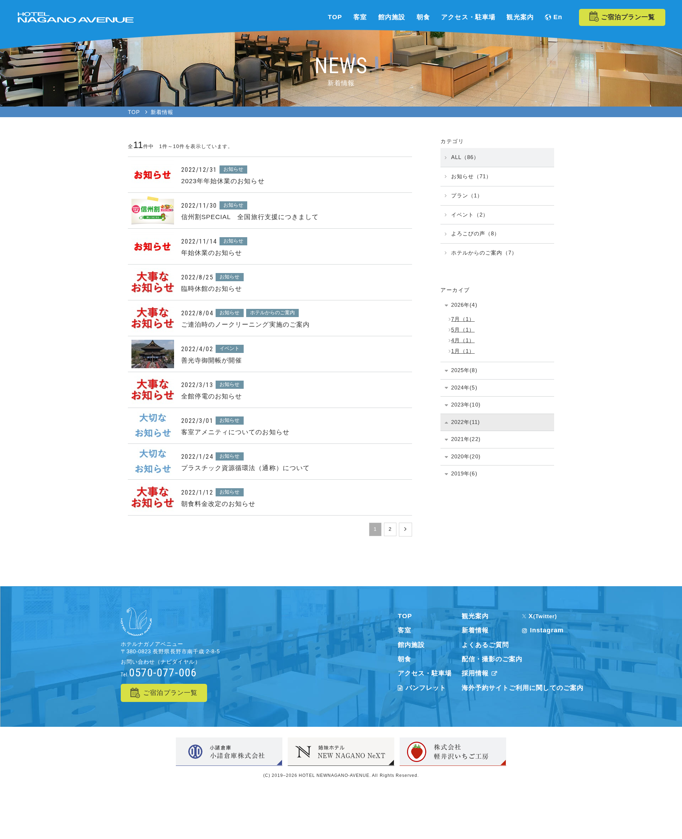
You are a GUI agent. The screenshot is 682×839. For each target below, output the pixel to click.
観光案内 (475, 616)
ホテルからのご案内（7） (484, 253)
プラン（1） (467, 195)
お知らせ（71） (471, 176)
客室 (404, 630)
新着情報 (475, 630)
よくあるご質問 (485, 644)
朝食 (404, 659)
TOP (405, 616)
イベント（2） (469, 215)
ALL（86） (465, 157)
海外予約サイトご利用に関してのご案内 (523, 687)
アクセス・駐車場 (425, 673)
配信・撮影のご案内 (492, 659)
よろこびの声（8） (475, 233)
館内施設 (411, 644)
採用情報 (475, 673)
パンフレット (426, 687)
